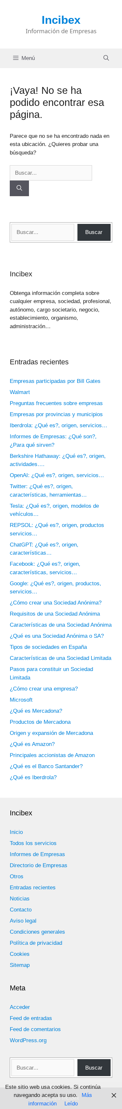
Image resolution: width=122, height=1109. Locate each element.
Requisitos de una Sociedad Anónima (55, 614)
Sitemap (20, 965)
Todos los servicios (33, 843)
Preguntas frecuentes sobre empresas (56, 403)
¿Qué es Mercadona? (36, 711)
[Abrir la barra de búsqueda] (106, 58)
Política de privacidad (36, 943)
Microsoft (21, 700)
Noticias (20, 899)
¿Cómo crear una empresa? (44, 689)
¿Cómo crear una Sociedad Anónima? (56, 603)
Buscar (93, 232)
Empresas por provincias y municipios (56, 414)
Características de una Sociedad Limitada (60, 658)
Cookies (20, 954)
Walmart (20, 392)
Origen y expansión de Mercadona (51, 733)
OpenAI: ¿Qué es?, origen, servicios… (57, 475)
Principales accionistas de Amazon (52, 755)
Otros (16, 876)
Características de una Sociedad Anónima (61, 625)
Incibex (61, 19)
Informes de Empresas (37, 854)
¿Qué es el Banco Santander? (46, 766)
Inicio (16, 832)
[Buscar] (19, 188)
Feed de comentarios (35, 1029)
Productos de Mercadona (40, 722)
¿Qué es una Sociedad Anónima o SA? (57, 636)
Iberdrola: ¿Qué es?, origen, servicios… (58, 425)
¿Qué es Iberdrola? (33, 777)
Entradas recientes (33, 887)
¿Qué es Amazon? (32, 744)
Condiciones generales (37, 932)
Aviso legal (23, 921)
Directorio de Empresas (38, 865)
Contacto (21, 910)
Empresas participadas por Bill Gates (55, 381)
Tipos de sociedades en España (48, 647)
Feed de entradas (31, 1018)
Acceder (20, 1007)
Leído (71, 1104)
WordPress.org (28, 1040)
